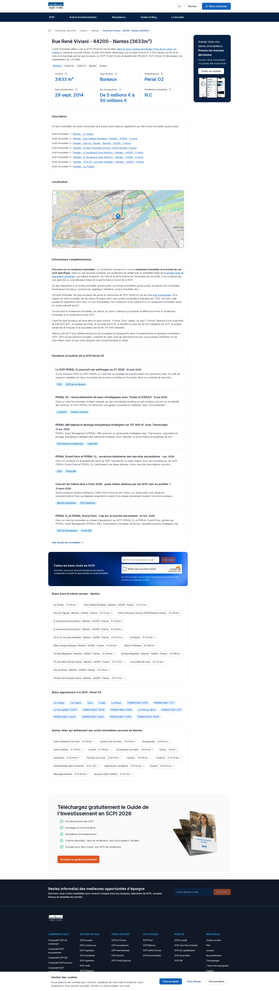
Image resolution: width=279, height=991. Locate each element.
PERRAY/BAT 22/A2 (65, 716)
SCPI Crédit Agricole (121, 960)
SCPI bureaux (86, 940)
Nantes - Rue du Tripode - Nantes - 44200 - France (102, 143)
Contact (210, 970)
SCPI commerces (88, 945)
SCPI (51, 17)
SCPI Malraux (149, 945)
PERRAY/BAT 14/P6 (148, 716)
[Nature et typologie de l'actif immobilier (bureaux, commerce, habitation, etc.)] (116, 74)
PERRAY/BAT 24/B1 (121, 709)
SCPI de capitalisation (185, 950)
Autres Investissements (83, 17)
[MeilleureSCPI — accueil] (56, 6)
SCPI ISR (179, 960)
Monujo (192, 6)
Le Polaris (75, 702)
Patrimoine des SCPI (65, 30)
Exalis (102, 702)
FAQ (208, 945)
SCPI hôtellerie (87, 970)
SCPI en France (118, 940)
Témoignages (212, 960)
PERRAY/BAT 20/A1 (93, 716)
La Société (178, 17)
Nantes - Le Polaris (83, 166)
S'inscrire (222, 892)
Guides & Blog (149, 17)
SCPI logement (87, 960)
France (83, 30)
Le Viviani (59, 702)
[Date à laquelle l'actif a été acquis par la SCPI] (76, 89)
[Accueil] (49, 30)
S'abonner (168, 560)
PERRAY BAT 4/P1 (171, 709)
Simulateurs (119, 17)
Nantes (95, 30)
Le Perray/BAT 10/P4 (65, 709)
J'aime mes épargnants (217, 965)
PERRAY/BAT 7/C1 (164, 702)
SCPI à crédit (181, 940)
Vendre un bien (213, 940)
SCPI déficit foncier (152, 950)
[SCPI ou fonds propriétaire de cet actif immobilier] (162, 74)
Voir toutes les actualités (66, 542)
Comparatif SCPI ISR (57, 957)
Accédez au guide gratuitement (78, 859)
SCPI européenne (120, 945)
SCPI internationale (120, 950)
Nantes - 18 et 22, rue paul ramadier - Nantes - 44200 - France (108, 161)
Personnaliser (217, 981)
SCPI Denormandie (152, 955)
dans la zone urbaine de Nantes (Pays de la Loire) (144, 49)
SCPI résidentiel (87, 955)
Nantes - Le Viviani (83, 133)
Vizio (90, 702)
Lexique (210, 950)
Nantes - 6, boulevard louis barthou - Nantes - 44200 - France (108, 152)
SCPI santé (85, 965)
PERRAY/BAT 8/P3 (137, 702)
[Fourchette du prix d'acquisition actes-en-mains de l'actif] (120, 89)
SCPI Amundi (117, 955)
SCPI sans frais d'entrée (186, 945)
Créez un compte (211, 71)
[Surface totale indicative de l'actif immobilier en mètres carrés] (66, 74)
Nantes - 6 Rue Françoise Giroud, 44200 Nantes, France (105, 147)
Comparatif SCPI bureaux (60, 962)
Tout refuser (194, 981)
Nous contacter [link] (218, 6)
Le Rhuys (116, 702)
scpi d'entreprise (162, 295)
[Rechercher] (179, 6)
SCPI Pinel (148, 940)
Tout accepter (170, 981)
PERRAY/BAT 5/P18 (93, 709)
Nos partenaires (213, 955)
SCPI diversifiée (182, 955)
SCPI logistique (87, 950)
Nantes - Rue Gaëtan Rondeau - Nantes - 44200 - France (105, 138)
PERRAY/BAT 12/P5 (121, 716)
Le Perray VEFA (146, 709)
